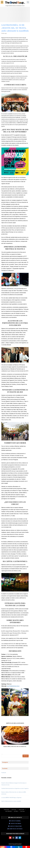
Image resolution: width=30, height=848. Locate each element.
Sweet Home (6, 809)
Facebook (3, 772)
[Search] (28, 2)
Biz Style (16, 811)
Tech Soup (22, 811)
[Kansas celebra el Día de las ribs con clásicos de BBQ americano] (15, 735)
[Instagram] (13, 837)
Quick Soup (13, 809)
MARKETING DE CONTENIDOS (15, 828)
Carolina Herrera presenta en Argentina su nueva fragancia (14, 788)
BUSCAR (26, 755)
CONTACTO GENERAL (16, 820)
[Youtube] (10, 837)
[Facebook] (16, 837)
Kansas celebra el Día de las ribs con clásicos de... (15, 746)
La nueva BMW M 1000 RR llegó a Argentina (11, 797)
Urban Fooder (21, 809)
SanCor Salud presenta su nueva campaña (11, 801)
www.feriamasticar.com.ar (13, 686)
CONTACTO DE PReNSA (16, 823)
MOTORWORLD (9, 811)
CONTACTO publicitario (16, 826)
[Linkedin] (19, 837)
